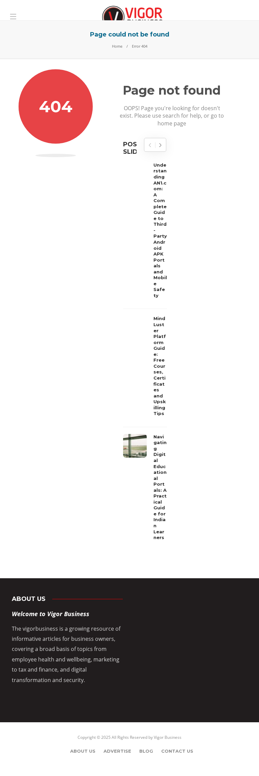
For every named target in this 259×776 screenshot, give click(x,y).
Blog (146, 751)
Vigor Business (167, 737)
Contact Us (177, 751)
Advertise (117, 751)
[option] (145, 353)
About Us (82, 751)
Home (117, 46)
